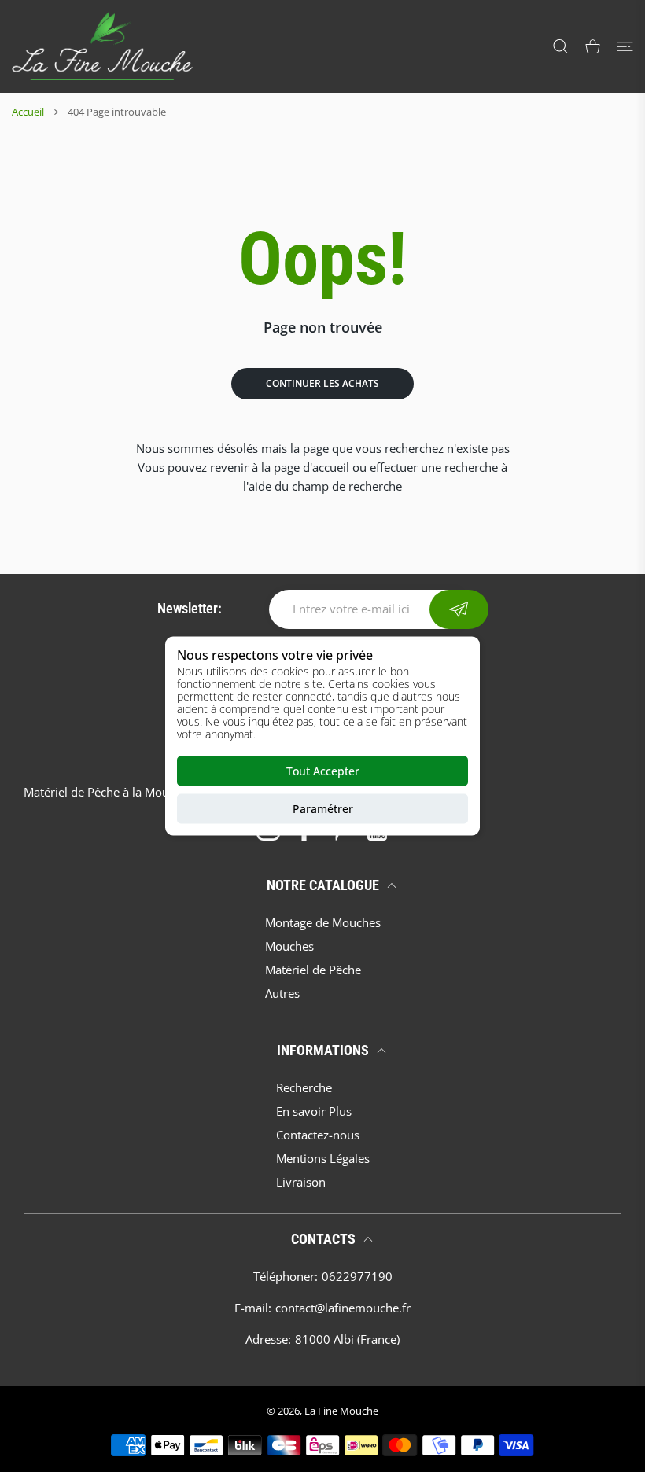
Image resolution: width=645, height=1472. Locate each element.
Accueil (28, 112)
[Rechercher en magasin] (560, 46)
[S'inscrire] (458, 609)
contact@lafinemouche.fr (343, 1308)
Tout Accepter (322, 771)
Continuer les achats (322, 383)
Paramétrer (323, 808)
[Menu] (625, 46)
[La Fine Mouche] (102, 46)
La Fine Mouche (341, 1411)
